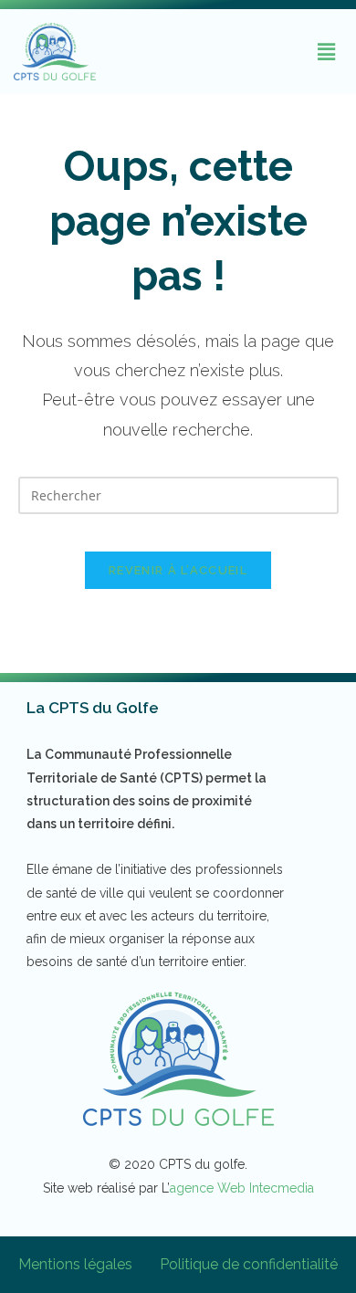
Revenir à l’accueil (178, 570)
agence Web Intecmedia (242, 1188)
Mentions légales (75, 1264)
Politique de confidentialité (249, 1264)
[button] (326, 51)
